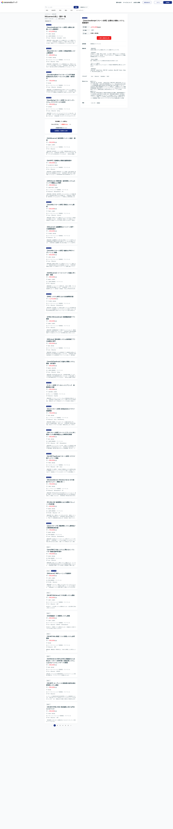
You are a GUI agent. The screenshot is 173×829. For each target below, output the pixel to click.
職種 (66, 10)
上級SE (92, 30)
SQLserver (97, 76)
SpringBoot (103, 76)
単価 (47, 10)
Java (92, 76)
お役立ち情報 (137, 2)
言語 (71, 10)
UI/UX (108, 76)
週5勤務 (98, 103)
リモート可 (93, 103)
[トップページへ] (9, 2)
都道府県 (53, 10)
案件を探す (119, 2)
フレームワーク (79, 10)
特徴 (60, 10)
